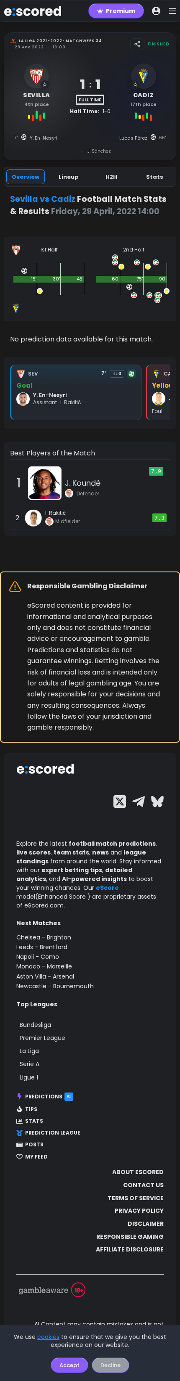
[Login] (156, 11)
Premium (120, 11)
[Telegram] (138, 801)
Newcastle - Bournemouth (55, 986)
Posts (34, 1144)
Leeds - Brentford (41, 947)
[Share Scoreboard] (137, 44)
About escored (138, 1172)
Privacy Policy (139, 1210)
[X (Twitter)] (119, 801)
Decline (110, 1365)
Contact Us (143, 1185)
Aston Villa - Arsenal (45, 976)
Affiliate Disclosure (130, 1249)
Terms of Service (136, 1198)
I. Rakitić (55, 513)
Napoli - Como (37, 956)
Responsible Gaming (130, 1237)
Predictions (48, 1096)
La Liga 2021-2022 (40, 40)
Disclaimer (146, 1224)
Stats (34, 1121)
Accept (69, 1365)
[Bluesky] (157, 801)
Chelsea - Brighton (43, 937)
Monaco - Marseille (44, 966)
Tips (31, 1109)
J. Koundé (82, 483)
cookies (48, 1337)
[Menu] (172, 11)
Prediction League (52, 1133)
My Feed (36, 1156)
